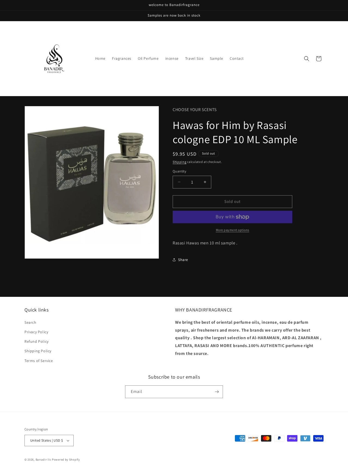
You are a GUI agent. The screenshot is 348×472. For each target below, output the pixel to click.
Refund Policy (36, 341)
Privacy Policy (36, 331)
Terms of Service (38, 360)
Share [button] (183, 259)
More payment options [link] (232, 230)
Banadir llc (43, 459)
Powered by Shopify (66, 459)
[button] (307, 59)
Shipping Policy (37, 350)
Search (30, 322)
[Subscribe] (217, 391)
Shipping (180, 162)
